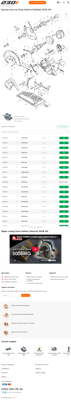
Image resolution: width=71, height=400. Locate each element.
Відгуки (3, 377)
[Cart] (68, 2)
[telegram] (5, 392)
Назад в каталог (6, 6)
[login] (10, 2)
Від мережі (26, 119)
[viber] (3, 392)
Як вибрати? (5, 368)
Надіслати (26, 295)
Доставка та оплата (42, 364)
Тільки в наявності (62, 126)
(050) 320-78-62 (12, 389)
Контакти (4, 372)
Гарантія (38, 368)
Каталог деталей (38, 2)
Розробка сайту (8, 397)
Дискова (19, 121)
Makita (23, 116)
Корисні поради (41, 372)
